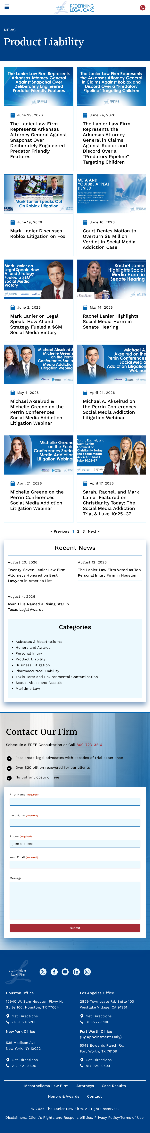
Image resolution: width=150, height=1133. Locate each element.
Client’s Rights (42, 1117)
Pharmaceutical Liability (37, 671)
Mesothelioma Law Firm (46, 1086)
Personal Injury (29, 653)
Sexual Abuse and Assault (39, 683)
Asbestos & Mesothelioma (39, 641)
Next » (94, 531)
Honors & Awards (63, 1096)
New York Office (20, 1031)
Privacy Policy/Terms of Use (119, 1117)
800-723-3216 (89, 744)
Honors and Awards (33, 647)
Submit (75, 928)
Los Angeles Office (97, 993)
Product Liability (31, 659)
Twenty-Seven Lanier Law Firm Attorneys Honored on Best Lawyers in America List (36, 575)
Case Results (114, 1086)
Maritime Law (28, 688)
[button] (7, 7)
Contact (94, 1096)
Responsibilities (78, 1117)
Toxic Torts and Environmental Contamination (57, 677)
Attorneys (85, 1086)
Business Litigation (33, 665)
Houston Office (20, 993)
